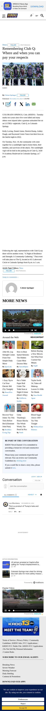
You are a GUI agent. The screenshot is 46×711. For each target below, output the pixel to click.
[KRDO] (13, 15)
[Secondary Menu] (5, 16)
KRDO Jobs (17, 643)
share (34, 511)
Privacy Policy (22, 640)
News (21, 268)
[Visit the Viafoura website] (38, 582)
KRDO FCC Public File (11, 646)
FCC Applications (30, 643)
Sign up (39, 476)
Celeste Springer (10, 95)
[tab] (10, 495)
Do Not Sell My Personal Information (18, 649)
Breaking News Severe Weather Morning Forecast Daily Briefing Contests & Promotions (11, 671)
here (13, 468)
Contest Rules (8, 652)
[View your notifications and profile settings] (41, 494)
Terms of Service (9, 640)
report (39, 511)
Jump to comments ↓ (10, 277)
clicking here (21, 461)
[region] (23, 530)
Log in (33, 476)
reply (10, 511)
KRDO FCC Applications (33, 646)
